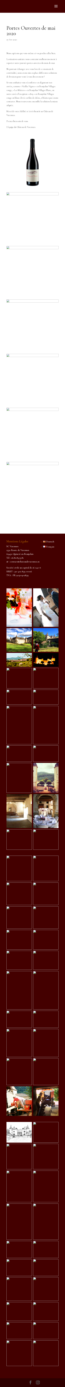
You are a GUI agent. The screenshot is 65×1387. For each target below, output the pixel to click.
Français (50, 546)
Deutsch (50, 541)
